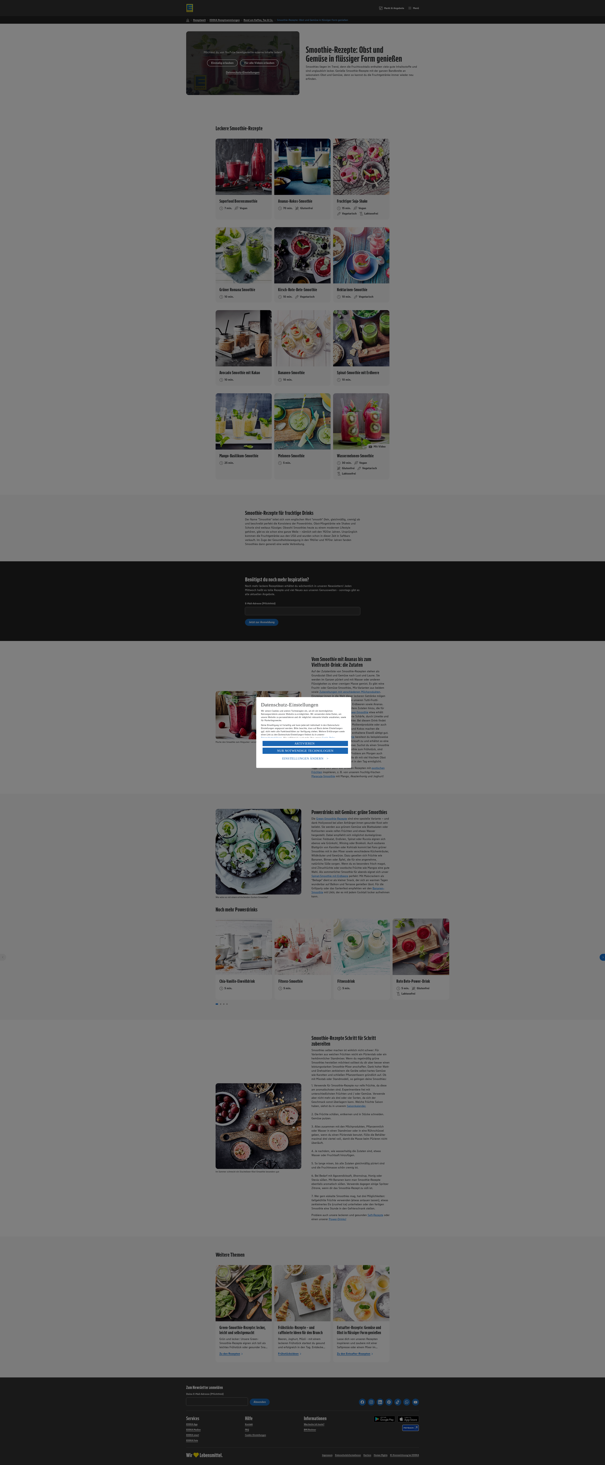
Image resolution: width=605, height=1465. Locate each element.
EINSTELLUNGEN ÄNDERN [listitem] (302, 758)
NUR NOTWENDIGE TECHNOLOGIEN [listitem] (305, 750)
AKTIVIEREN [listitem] (305, 743)
